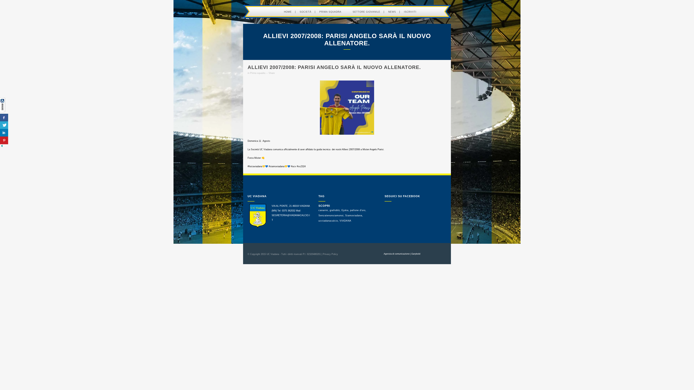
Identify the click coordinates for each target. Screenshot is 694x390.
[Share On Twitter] (4, 125)
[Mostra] (2, 111)
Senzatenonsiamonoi (331, 215)
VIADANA (345, 220)
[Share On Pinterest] (4, 140)
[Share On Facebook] (4, 118)
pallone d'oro (357, 210)
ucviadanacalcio (328, 220)
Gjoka (344, 210)
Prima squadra (257, 73)
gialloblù (335, 210)
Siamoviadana (353, 215)
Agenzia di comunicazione (397, 254)
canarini (323, 210)
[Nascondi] (2, 147)
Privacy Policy (330, 254)
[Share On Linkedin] (4, 133)
